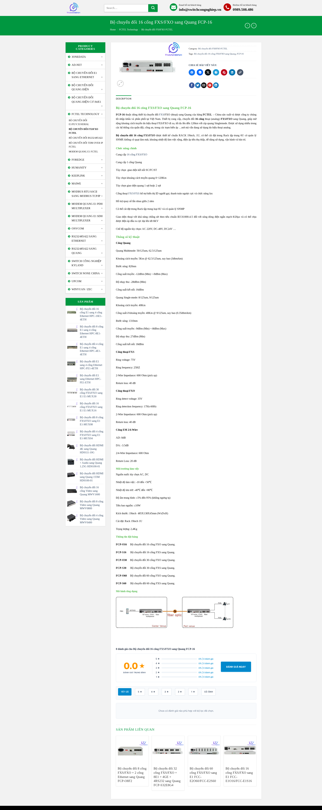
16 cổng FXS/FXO (137, 154)
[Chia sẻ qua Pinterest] (224, 72)
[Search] (153, 8)
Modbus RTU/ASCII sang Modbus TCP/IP (86, 193)
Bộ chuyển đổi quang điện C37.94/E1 (86, 99)
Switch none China (86, 273)
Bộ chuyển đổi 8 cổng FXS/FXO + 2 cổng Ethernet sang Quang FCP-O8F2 (132, 775)
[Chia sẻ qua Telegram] (216, 72)
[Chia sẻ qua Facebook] (192, 72)
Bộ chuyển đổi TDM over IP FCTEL (86, 144)
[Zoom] (120, 83)
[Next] (256, 764)
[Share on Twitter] (198, 85)
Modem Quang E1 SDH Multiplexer (87, 218)
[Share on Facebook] (192, 85)
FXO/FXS (134, 193)
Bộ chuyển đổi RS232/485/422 (86, 137)
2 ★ (180, 691)
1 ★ (193, 691)
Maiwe (76, 183)
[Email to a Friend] (204, 85)
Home (113, 29)
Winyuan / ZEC (82, 289)
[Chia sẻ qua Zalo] (200, 72)
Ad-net (77, 64)
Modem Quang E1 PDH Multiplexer (87, 206)
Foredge (78, 159)
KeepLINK (78, 175)
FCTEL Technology (128, 29)
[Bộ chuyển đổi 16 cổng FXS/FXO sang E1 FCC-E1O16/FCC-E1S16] (240, 750)
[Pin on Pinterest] (210, 85)
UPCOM (76, 281)
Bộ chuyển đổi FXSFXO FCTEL (157, 29)
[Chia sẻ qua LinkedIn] (232, 72)
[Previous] (116, 764)
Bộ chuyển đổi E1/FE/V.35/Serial (79, 122)
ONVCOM (78, 228)
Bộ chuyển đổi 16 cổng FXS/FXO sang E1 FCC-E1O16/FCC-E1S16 (239, 775)
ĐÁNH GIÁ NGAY (236, 666)
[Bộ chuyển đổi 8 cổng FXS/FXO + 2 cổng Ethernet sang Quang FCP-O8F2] (132, 750)
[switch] (82, 8)
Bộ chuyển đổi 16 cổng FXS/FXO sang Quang (215, 54)
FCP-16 (240, 54)
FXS (161, 114)
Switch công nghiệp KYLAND (86, 263)
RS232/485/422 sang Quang (84, 250)
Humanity (79, 167)
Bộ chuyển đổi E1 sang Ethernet (84, 75)
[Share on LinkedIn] (216, 85)
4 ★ (153, 691)
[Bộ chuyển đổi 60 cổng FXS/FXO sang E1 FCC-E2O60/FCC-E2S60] (204, 750)
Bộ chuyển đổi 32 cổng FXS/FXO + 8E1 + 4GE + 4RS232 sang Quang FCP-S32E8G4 (167, 777)
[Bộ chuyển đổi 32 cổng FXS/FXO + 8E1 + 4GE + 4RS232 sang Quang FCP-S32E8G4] (168, 750)
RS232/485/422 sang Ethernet (84, 238)
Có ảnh (208, 691)
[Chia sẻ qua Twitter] (208, 72)
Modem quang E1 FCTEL (83, 151)
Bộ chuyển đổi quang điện (82, 87)
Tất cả (125, 691)
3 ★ (167, 691)
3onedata (79, 56)
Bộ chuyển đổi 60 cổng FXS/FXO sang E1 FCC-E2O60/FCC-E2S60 (203, 775)
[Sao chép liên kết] (240, 72)
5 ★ (140, 691)
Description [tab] (123, 98)
